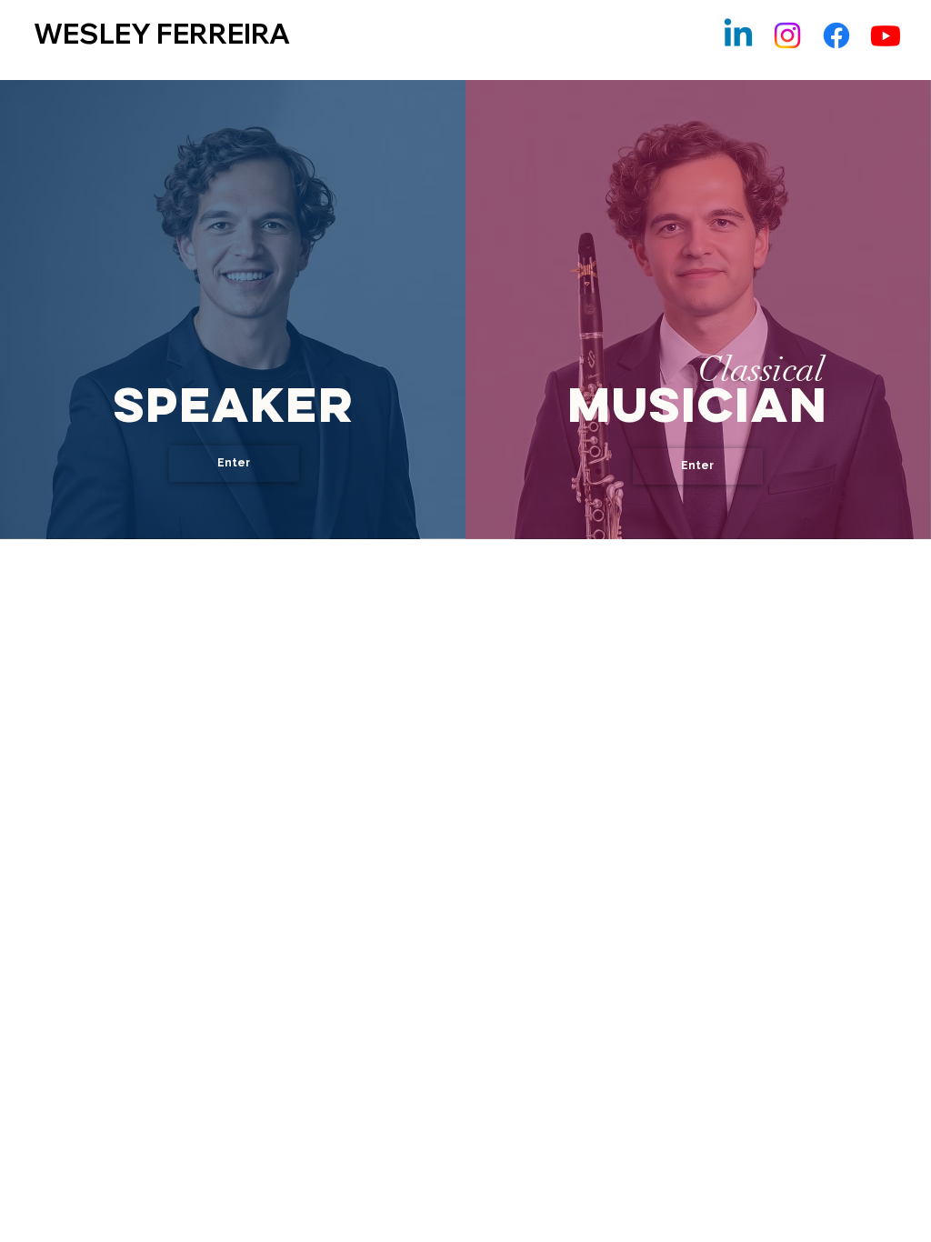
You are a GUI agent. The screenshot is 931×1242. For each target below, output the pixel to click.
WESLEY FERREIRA (162, 33)
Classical (761, 370)
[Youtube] (885, 35)
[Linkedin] (738, 35)
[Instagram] (787, 35)
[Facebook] (836, 35)
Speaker (233, 404)
